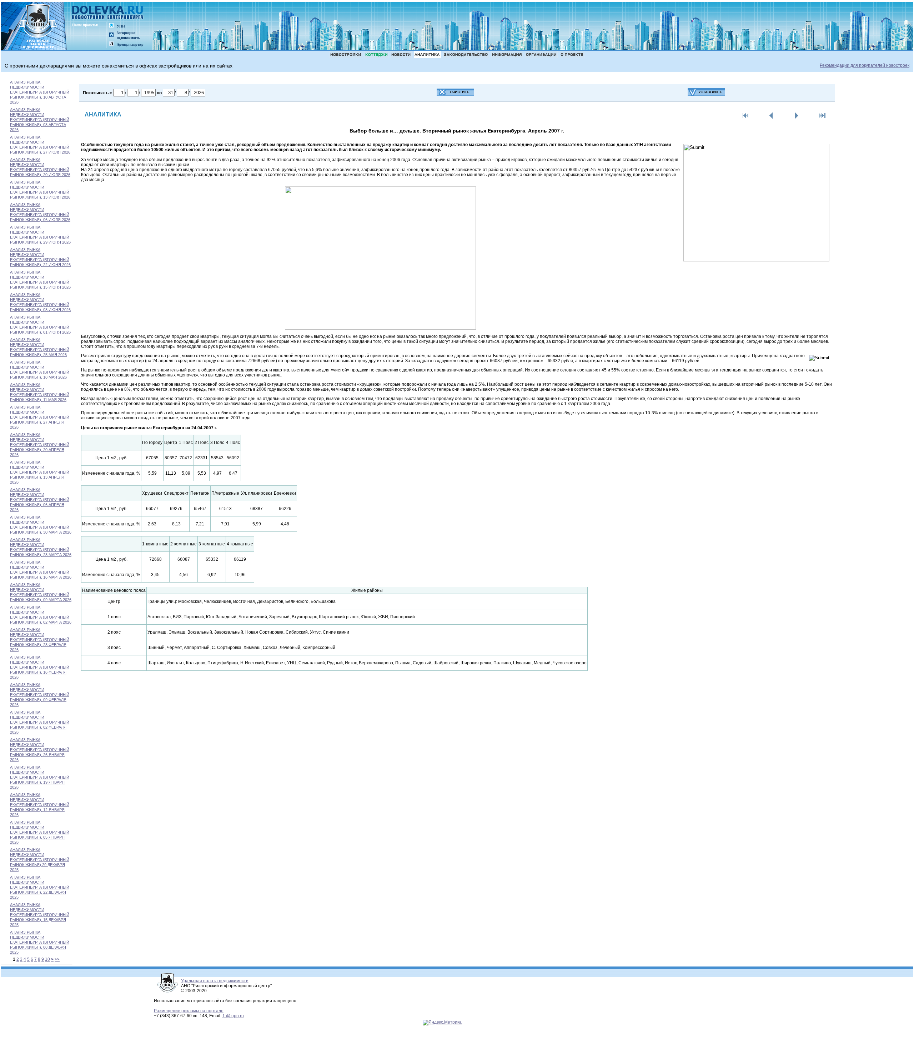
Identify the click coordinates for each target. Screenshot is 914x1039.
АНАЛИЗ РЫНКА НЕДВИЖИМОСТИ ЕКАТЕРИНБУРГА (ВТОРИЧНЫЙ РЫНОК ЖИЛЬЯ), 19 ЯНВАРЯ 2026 (39, 777)
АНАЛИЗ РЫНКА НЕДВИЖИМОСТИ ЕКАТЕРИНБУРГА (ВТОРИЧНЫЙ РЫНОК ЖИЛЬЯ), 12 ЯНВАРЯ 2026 (39, 805)
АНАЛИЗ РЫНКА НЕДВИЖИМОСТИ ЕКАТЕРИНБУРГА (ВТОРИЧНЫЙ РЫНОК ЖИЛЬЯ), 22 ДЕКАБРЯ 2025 (39, 887)
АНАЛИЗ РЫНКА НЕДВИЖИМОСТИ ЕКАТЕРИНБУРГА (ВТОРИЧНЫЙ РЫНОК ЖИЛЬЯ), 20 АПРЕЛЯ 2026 (39, 445)
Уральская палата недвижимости (214, 980)
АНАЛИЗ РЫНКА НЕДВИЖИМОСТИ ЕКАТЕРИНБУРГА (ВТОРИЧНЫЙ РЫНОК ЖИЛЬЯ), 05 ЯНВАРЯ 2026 (39, 832)
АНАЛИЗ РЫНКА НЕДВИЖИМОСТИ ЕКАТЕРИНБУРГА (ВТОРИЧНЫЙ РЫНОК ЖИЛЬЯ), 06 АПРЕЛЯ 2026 (39, 500)
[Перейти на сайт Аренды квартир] (111, 44)
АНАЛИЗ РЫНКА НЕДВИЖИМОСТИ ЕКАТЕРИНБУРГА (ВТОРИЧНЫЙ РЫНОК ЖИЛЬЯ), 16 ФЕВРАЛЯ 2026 (39, 667)
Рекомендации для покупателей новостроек (864, 65)
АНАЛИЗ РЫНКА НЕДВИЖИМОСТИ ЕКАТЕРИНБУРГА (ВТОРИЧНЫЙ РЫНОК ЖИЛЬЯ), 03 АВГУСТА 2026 (39, 120)
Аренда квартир (130, 44)
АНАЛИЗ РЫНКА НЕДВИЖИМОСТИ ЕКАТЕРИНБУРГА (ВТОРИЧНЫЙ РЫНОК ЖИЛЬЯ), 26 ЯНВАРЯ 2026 (39, 750)
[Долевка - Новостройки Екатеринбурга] (108, 13)
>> (57, 959)
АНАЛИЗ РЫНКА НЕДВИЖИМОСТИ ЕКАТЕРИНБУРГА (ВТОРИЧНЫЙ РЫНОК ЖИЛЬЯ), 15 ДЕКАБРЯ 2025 (39, 915)
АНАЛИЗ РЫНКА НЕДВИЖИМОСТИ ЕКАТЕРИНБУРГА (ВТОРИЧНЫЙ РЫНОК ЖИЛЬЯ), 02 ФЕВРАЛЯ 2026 (39, 722)
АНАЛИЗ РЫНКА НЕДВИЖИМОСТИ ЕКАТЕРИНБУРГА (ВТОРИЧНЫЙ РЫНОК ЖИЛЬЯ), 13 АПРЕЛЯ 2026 (39, 472)
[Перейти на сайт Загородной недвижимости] (111, 35)
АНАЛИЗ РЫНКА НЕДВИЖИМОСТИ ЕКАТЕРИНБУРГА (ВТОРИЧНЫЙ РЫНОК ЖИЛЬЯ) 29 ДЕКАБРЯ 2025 (39, 860)
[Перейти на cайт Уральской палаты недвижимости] (111, 26)
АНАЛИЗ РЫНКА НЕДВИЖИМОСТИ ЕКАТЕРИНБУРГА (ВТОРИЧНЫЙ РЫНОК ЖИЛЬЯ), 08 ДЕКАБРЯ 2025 (39, 942)
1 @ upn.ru (233, 1015)
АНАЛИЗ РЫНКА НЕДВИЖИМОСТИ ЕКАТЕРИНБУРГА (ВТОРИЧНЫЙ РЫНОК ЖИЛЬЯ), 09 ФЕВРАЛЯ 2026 (39, 695)
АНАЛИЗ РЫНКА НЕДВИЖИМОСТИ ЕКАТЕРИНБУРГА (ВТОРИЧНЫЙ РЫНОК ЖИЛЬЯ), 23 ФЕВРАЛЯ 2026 (39, 640)
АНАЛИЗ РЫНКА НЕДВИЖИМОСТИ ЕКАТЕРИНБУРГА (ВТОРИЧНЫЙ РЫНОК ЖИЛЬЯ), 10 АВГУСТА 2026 (39, 92)
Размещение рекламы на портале (189, 1010)
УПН (121, 26)
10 (47, 959)
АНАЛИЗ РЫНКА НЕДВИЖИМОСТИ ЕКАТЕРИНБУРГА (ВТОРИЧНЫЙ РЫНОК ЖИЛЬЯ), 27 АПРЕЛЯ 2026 (39, 417)
